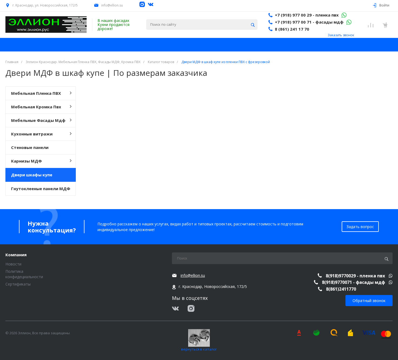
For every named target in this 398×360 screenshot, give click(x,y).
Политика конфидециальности (24, 274)
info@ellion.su (112, 5)
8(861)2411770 (341, 289)
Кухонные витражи (32, 134)
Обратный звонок (369, 300)
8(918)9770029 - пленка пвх (356, 276)
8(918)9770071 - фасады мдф (354, 282)
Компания (16, 254)
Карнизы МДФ (26, 161)
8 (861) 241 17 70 (292, 29)
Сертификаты (18, 284)
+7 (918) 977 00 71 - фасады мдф (309, 22)
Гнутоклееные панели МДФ (40, 188)
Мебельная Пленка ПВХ (36, 93)
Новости (13, 264)
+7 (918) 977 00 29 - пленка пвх (307, 15)
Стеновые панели (29, 147)
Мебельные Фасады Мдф (38, 120)
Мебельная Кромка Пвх (36, 106)
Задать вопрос (360, 226)
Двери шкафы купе (31, 174)
